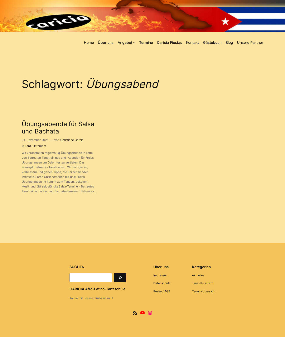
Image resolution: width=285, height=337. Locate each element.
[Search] (120, 277)
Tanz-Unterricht (35, 146)
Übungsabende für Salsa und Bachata (58, 127)
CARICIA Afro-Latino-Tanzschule (97, 289)
